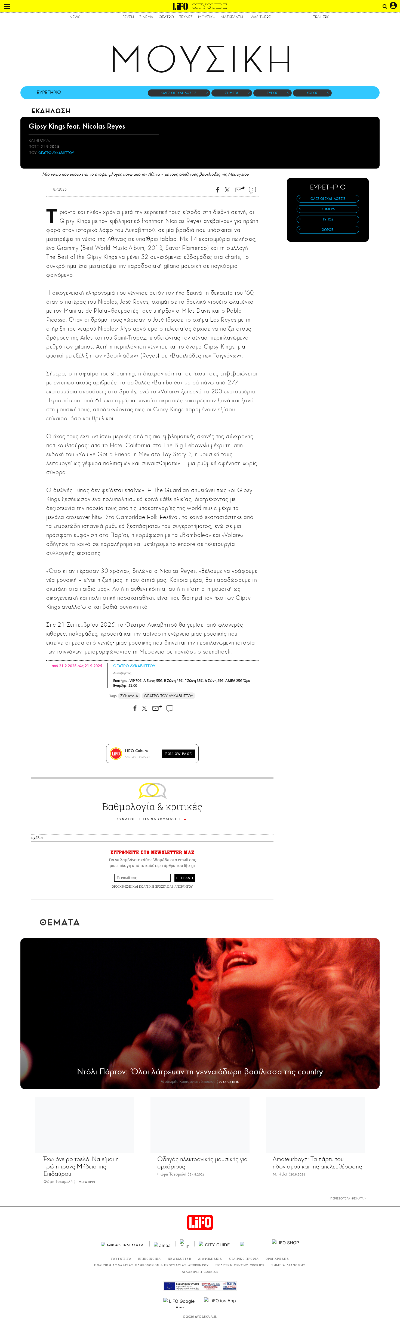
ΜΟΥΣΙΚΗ (206, 17)
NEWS (75, 17)
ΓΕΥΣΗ (128, 17)
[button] (7, 6)
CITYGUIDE (209, 6)
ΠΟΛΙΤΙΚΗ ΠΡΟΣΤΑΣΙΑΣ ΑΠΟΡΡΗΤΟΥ (166, 886)
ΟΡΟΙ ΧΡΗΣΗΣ (121, 886)
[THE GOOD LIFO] (185, 1243)
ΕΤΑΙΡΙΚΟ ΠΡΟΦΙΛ (244, 1258)
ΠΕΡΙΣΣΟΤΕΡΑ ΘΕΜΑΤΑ (347, 1198)
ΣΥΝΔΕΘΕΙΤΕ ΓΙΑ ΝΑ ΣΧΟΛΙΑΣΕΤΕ (149, 819)
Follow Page (178, 753)
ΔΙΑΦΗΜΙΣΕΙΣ (210, 1258)
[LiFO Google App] (179, 1303)
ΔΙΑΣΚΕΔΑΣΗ (232, 17)
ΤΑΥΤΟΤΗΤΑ (121, 1258)
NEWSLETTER (179, 1258)
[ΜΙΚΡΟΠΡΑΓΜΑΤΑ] (123, 1244)
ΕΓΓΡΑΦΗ (184, 878)
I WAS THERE (259, 17)
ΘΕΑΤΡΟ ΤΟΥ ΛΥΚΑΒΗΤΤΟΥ (168, 696)
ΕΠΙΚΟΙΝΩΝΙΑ (149, 1258)
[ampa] (163, 1244)
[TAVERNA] (252, 1244)
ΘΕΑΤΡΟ (166, 17)
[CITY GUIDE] (215, 1244)
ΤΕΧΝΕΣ (186, 17)
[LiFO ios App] (220, 1302)
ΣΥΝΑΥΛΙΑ (129, 696)
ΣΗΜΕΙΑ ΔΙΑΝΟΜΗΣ (288, 1265)
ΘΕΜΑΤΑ (59, 922)
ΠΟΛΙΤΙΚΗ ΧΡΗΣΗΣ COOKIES (240, 1265)
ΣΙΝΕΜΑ (146, 17)
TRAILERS (321, 17)
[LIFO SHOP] (285, 1243)
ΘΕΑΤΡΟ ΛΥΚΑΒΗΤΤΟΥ (56, 153)
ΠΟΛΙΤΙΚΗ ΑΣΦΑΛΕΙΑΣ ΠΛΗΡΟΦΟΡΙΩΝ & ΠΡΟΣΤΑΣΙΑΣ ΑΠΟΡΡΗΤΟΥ (151, 1265)
